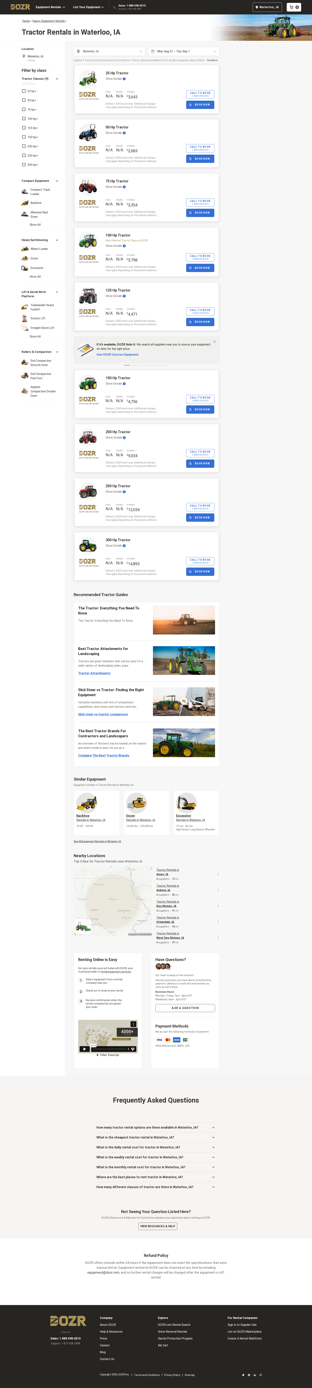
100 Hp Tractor (118, 235)
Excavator (190, 818)
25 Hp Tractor (117, 73)
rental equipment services (116, 971)
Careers (105, 1345)
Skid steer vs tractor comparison (103, 714)
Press (103, 1338)
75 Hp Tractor (117, 181)
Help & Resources (111, 1331)
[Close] (214, 341)
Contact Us (107, 1359)
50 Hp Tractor (117, 127)
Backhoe (90, 818)
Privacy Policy (172, 1375)
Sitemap (190, 1375)
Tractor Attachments (94, 673)
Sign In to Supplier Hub (242, 1324)
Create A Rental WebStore (245, 1338)
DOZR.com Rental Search (174, 1324)
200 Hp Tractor (118, 432)
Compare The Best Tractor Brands (103, 755)
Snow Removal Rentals (172, 1331)
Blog (103, 1352)
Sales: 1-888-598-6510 (132, 5)
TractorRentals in (167, 872)
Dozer (140, 818)
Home (26, 21)
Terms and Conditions (147, 1375)
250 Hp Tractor (118, 486)
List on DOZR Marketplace (245, 1331)
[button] (40, 81)
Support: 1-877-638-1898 (129, 9)
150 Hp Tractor (118, 378)
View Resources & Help (157, 1226)
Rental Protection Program (175, 1338)
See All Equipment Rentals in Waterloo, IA (97, 841)
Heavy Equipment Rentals (48, 21)
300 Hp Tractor (118, 540)
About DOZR (108, 1324)
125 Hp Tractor (118, 290)
